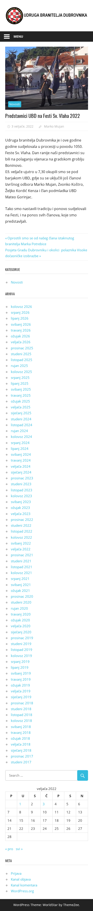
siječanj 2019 (21, 697)
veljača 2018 (20, 744)
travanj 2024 (21, 460)
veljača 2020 (20, 626)
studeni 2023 (21, 484)
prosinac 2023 (22, 478)
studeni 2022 (21, 525)
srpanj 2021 (20, 578)
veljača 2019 (20, 691)
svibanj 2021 (21, 584)
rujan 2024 (19, 430)
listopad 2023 (21, 490)
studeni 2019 (21, 643)
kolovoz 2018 (21, 720)
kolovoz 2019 (21, 655)
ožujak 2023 (20, 507)
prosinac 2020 (22, 596)
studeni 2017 (21, 762)
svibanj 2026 (21, 324)
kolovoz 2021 (21, 572)
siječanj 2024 (21, 472)
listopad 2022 (21, 531)
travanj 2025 (21, 395)
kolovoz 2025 (21, 371)
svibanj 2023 (21, 501)
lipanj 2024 (19, 448)
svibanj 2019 (21, 673)
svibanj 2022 (21, 543)
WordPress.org (22, 891)
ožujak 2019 (20, 685)
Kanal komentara (24, 885)
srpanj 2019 (20, 661)
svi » (19, 849)
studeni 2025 (21, 354)
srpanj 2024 (20, 442)
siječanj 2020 (21, 632)
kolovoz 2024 (21, 436)
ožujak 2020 (20, 620)
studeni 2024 (21, 419)
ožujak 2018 (20, 738)
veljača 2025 (20, 407)
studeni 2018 (21, 709)
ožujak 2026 (20, 336)
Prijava (16, 873)
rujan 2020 (19, 608)
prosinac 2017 (22, 756)
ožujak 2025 (20, 401)
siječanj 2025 (21, 413)
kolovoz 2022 (21, 537)
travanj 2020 (21, 614)
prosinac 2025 (22, 348)
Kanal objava (21, 879)
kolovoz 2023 (21, 496)
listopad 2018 (21, 714)
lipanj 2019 (19, 667)
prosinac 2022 (22, 519)
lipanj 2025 (19, 383)
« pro (9, 849)
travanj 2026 (21, 330)
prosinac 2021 (22, 555)
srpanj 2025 (20, 377)
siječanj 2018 (21, 750)
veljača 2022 (20, 549)
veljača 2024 (20, 466)
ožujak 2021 (20, 590)
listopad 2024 (21, 425)
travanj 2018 (21, 732)
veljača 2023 (20, 513)
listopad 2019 (21, 649)
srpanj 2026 (20, 312)
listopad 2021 (21, 567)
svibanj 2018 (21, 726)
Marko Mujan (54, 126)
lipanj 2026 (19, 318)
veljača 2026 (20, 342)
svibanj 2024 (21, 454)
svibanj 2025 (21, 389)
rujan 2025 (19, 365)
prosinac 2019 (22, 638)
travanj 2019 (21, 679)
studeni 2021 (21, 561)
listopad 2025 (21, 359)
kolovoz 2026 (21, 306)
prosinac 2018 (22, 703)
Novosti (14, 104)
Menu (18, 36)
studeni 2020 (21, 602)
